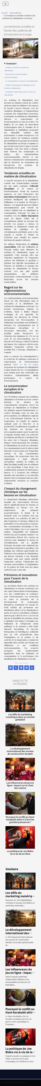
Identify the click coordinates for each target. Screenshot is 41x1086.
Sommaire (11, 63)
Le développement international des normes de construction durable (20, 751)
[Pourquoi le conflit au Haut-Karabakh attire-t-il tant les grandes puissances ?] (20, 803)
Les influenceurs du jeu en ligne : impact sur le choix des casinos (20, 785)
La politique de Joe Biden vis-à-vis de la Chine (20, 852)
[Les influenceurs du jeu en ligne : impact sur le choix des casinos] (20, 769)
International (15, 13)
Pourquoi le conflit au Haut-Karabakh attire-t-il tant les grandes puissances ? (20, 819)
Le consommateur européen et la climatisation (21, 81)
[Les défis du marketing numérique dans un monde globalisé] (20, 700)
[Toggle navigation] (5, 4)
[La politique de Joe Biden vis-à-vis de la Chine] (20, 837)
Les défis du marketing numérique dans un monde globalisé (20, 717)
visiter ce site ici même (25, 364)
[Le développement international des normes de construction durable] (20, 735)
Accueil (4, 13)
